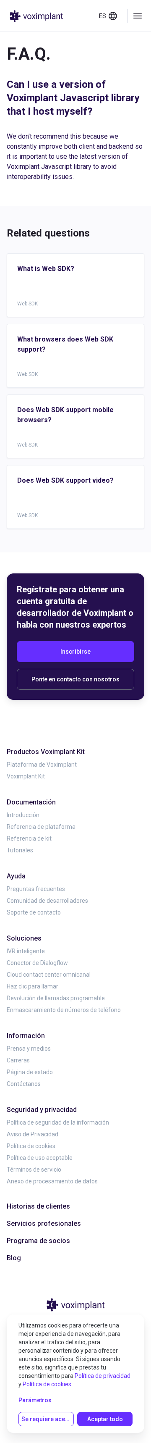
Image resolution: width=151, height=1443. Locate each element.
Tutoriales (20, 850)
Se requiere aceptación (47, 1419)
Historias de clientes (38, 1206)
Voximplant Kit (26, 776)
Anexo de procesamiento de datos (52, 1181)
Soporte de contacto (34, 912)
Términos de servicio (34, 1169)
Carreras (18, 1060)
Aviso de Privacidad (32, 1134)
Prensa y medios (29, 1048)
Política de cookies (31, 1146)
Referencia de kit (29, 838)
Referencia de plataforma (41, 826)
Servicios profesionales (44, 1223)
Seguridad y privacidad (42, 1110)
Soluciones (24, 938)
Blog (14, 1258)
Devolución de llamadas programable (56, 998)
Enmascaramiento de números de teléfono (64, 1010)
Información (26, 1036)
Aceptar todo (105, 1419)
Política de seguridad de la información (58, 1122)
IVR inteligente (26, 951)
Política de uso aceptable (40, 1157)
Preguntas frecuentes (36, 889)
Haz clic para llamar (32, 986)
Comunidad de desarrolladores (47, 900)
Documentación (31, 802)
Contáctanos (24, 1083)
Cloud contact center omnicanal (49, 974)
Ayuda (16, 876)
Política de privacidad (102, 1375)
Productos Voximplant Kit (46, 752)
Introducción (23, 815)
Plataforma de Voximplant (42, 764)
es (102, 16)
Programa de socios (38, 1241)
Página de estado (30, 1072)
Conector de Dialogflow (37, 962)
